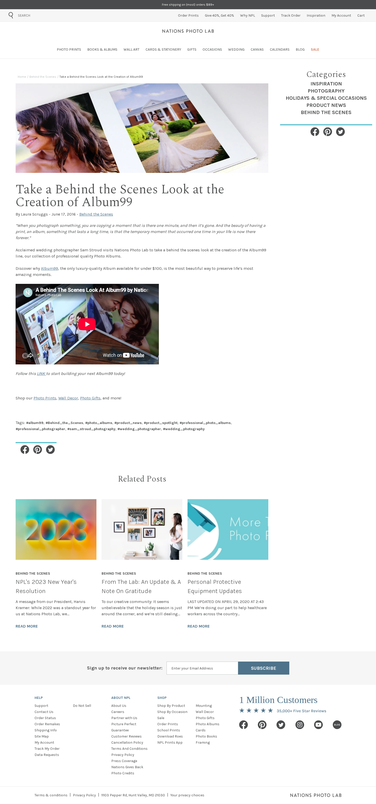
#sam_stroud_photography (91, 429)
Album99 (49, 268)
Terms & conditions (51, 795)
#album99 (34, 423)
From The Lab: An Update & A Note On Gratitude (141, 586)
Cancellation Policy (127, 742)
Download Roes (170, 736)
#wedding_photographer (139, 429)
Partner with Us (124, 718)
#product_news (128, 423)
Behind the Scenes (42, 77)
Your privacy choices (187, 795)
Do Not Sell (82, 706)
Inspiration (326, 84)
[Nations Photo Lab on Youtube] (318, 724)
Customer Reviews (126, 736)
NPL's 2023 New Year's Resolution (46, 586)
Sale (160, 718)
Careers (117, 712)
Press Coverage (124, 761)
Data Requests (47, 755)
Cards (201, 730)
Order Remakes (47, 724)
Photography (326, 91)
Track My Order (47, 748)
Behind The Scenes (326, 112)
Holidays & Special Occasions (326, 98)
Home (22, 77)
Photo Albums (207, 724)
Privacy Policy (122, 755)
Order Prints (167, 724)
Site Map (42, 736)
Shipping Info (46, 730)
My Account (44, 742)
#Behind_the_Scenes (64, 423)
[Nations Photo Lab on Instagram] (299, 724)
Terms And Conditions (129, 748)
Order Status (45, 718)
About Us (118, 706)
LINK (41, 373)
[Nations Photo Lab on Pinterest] (262, 724)
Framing (203, 742)
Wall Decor (205, 712)
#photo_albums (98, 423)
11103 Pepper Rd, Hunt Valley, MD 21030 (133, 795)
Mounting (204, 706)
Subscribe (263, 668)
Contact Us (44, 712)
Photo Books (206, 736)
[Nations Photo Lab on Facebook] (243, 724)
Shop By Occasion (172, 712)
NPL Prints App (170, 742)
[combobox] (47, 15)
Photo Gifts (205, 718)
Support (41, 706)
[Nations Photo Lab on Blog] (337, 724)
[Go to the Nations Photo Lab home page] (188, 31)
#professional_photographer (40, 429)
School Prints (168, 730)
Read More (27, 626)
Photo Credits (122, 773)
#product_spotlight (161, 423)
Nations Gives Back (127, 767)
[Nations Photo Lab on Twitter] (281, 724)
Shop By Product (171, 706)
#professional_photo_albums (205, 423)
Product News (326, 105)
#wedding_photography (184, 429)
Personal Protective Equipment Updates (214, 586)
